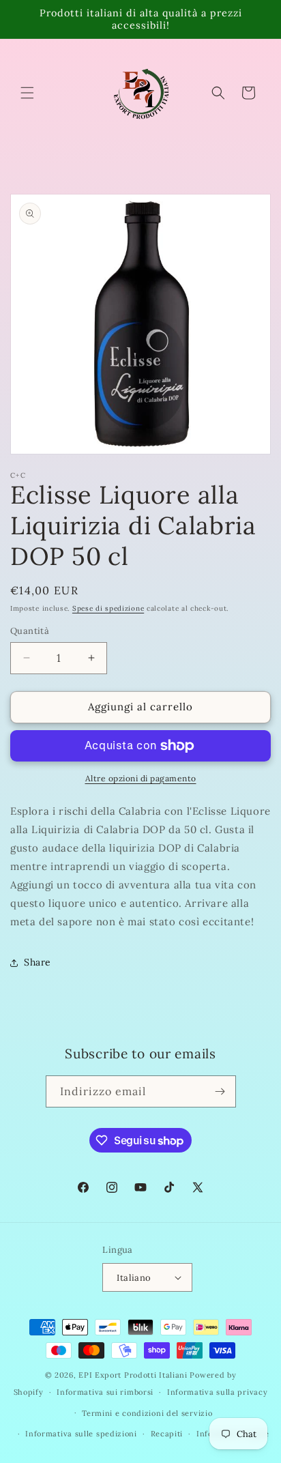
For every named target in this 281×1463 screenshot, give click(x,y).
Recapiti (167, 1433)
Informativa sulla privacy (217, 1392)
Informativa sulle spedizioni (81, 1433)
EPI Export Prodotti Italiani (133, 1375)
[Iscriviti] (220, 1091)
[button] (27, 93)
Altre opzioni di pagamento (140, 778)
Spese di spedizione (108, 608)
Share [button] (37, 962)
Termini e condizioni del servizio (147, 1413)
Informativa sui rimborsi (105, 1392)
